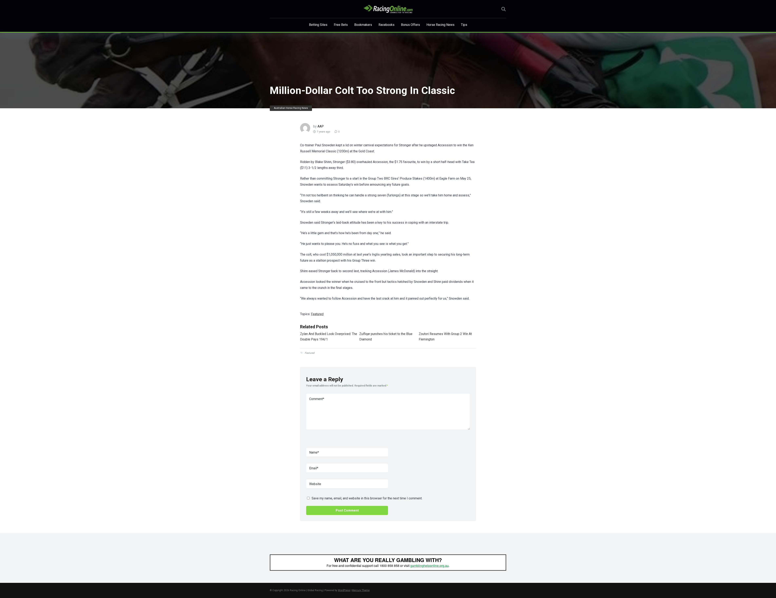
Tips (464, 25)
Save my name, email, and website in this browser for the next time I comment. (367, 498)
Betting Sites (318, 25)
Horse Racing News (440, 25)
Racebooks (386, 25)
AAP (320, 126)
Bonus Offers (410, 25)
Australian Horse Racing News (291, 108)
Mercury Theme (361, 590)
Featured (317, 314)
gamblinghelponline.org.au (429, 565)
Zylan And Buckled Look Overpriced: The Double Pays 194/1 (328, 336)
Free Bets (341, 25)
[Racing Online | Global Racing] (388, 9)
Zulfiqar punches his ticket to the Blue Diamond (385, 336)
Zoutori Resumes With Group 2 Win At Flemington (445, 336)
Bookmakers (363, 25)
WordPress (344, 590)
